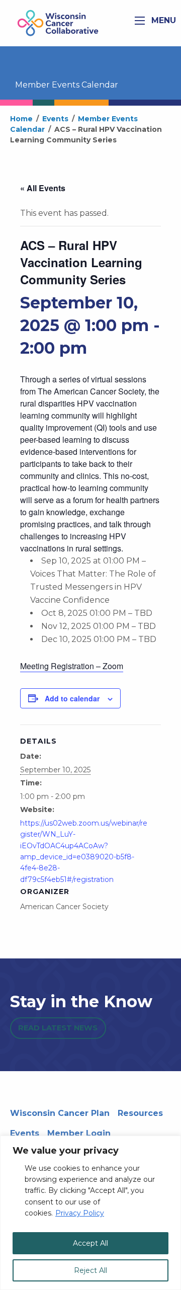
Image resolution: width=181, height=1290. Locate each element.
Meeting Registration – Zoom (71, 666)
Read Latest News (58, 1027)
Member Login (79, 1133)
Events (24, 1133)
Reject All (90, 1270)
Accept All (90, 1243)
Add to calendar (72, 698)
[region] (90, 1213)
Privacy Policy (79, 1213)
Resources (140, 1113)
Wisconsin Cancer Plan (60, 1113)
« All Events (42, 188)
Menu (162, 20)
